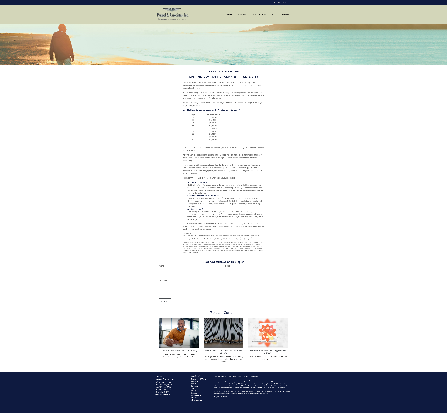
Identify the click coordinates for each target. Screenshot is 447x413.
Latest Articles (196, 395)
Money (193, 391)
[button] (242, 14)
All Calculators (196, 400)
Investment (195, 381)
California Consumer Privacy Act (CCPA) (272, 391)
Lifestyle (194, 393)
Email (227, 266)
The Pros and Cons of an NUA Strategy (179, 351)
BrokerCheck (254, 376)
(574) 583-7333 (282, 2)
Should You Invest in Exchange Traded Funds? (268, 352)
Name (161, 266)
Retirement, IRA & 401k (200, 379)
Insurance (195, 386)
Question (163, 280)
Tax (192, 388)
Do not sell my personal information (259, 393)
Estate (193, 384)
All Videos (194, 397)
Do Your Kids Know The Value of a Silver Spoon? (223, 352)
